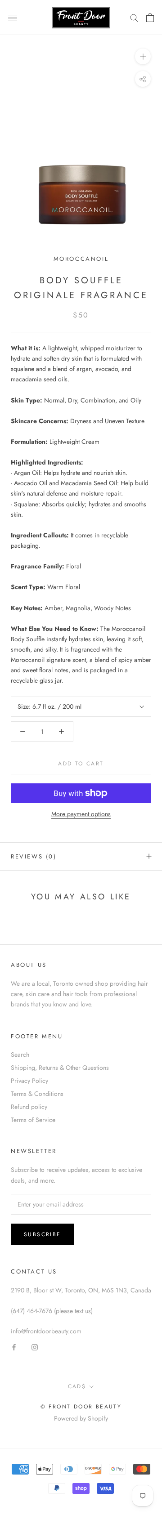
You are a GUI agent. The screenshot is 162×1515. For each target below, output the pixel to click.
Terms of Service (33, 1119)
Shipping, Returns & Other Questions (60, 1067)
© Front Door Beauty (81, 1407)
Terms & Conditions (37, 1093)
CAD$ (77, 1386)
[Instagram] (35, 1346)
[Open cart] (150, 17)
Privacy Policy (29, 1080)
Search (20, 1054)
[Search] (134, 17)
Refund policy (29, 1106)
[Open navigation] (12, 17)
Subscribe (42, 1234)
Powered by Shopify (81, 1418)
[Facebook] (14, 1346)
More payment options (81, 813)
